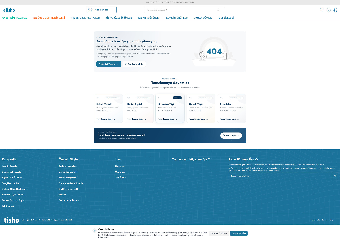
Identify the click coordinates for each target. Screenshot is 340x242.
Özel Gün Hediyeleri (51, 18)
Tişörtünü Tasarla (108, 64)
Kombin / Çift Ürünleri (13, 194)
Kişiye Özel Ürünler (119, 18)
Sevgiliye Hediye (10, 183)
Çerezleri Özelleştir (219, 233)
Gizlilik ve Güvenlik (68, 189)
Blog (331, 220)
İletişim (62, 194)
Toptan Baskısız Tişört (13, 200)
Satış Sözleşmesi (67, 177)
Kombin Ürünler (177, 18)
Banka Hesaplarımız (69, 200)
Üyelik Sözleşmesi (68, 171)
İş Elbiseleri (226, 18)
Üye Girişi (120, 171)
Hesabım (120, 166)
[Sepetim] (335, 9)
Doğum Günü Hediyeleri (14, 189)
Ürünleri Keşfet (231, 135)
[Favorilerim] (322, 9)
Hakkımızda (315, 220)
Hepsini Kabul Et (239, 233)
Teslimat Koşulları (68, 166)
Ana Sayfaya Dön (135, 64)
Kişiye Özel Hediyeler (85, 18)
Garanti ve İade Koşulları (71, 183)
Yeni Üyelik (120, 177)
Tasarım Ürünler (149, 18)
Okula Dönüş (203, 18)
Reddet (133, 235)
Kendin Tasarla (16, 18)
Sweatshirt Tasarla (11, 171)
